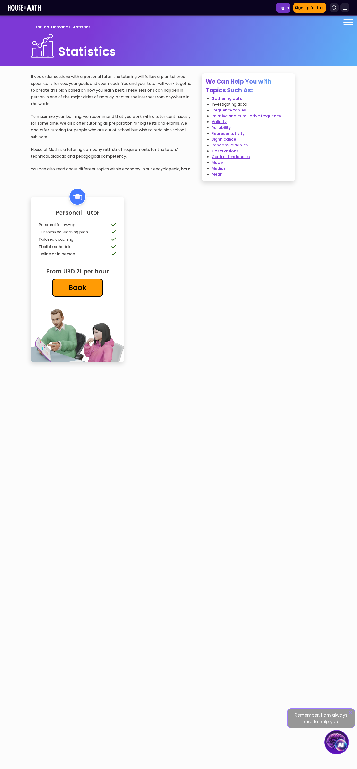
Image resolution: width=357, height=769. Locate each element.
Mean (217, 174)
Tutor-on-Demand (49, 27)
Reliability (221, 127)
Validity (219, 122)
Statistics (81, 27)
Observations (225, 151)
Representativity (228, 133)
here (185, 169)
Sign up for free (309, 7)
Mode (217, 162)
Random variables (230, 145)
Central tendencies (231, 157)
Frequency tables (229, 110)
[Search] (334, 7)
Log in (283, 7)
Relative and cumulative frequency (246, 116)
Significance (224, 139)
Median (219, 168)
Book (77, 287)
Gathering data (227, 98)
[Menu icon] (344, 7)
